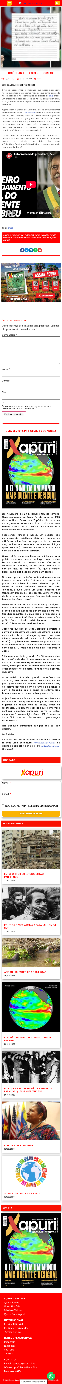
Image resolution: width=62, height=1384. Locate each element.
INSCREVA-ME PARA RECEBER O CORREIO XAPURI (32, 805)
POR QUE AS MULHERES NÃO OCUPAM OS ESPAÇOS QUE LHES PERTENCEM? (28, 1090)
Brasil (10, 228)
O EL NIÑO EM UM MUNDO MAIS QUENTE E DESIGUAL (27, 1039)
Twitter (8, 1353)
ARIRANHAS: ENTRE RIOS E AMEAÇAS (25, 972)
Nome (6, 369)
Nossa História (12, 1306)
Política (39, 79)
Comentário (9, 335)
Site (4, 392)
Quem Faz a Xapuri (14, 1314)
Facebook (9, 1345)
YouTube (9, 1349)
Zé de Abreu (29, 112)
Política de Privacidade (17, 1327)
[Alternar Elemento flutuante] (51, 1376)
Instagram (9, 1341)
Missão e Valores (13, 1310)
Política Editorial (13, 1324)
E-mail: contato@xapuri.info (19, 1363)
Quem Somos (11, 1302)
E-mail (6, 381)
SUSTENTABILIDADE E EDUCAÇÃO (23, 1193)
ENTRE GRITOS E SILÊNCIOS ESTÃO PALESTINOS (24, 875)
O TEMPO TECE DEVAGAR (18, 1145)
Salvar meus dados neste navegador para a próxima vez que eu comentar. (26, 407)
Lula (51, 96)
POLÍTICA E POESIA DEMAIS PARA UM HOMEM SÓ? (30, 926)
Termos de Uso (12, 1331)
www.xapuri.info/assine (44, 743)
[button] (9, 3)
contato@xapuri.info (50, 746)
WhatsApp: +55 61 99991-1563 (20, 1367)
